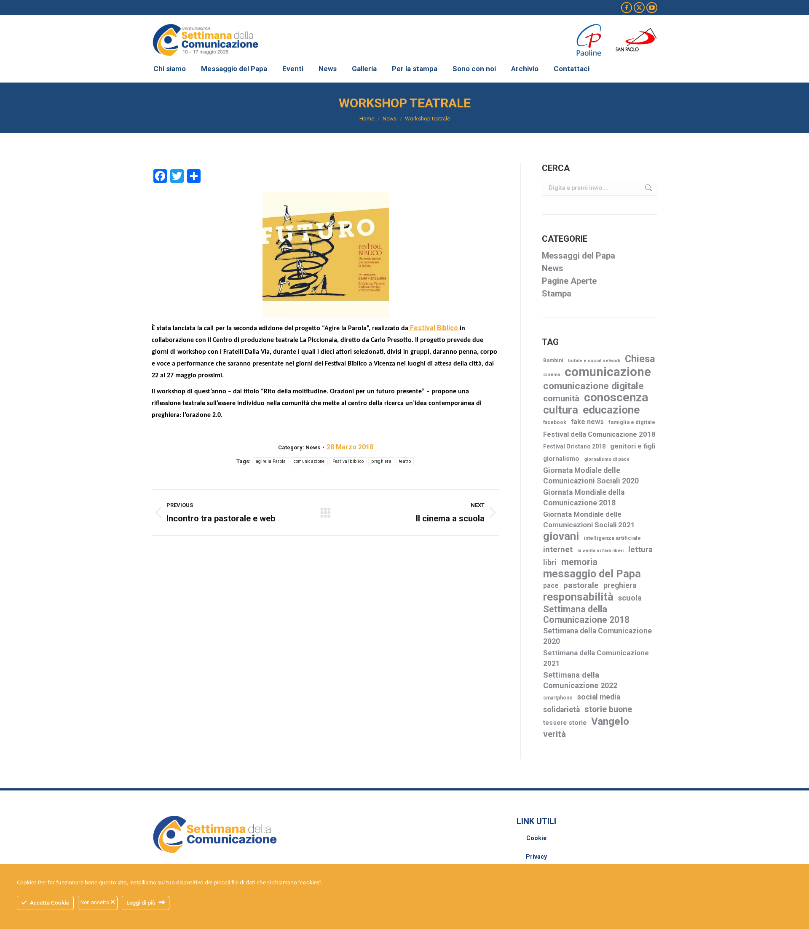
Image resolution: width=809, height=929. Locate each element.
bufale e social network (594, 360)
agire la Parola (271, 461)
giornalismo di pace (607, 459)
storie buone (608, 709)
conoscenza (616, 397)
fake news (587, 422)
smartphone (558, 698)
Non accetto (95, 902)
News (312, 447)
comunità (561, 398)
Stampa (556, 293)
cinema (551, 374)
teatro (405, 461)
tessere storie (565, 722)
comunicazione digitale (593, 386)
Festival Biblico (433, 328)
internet (558, 549)
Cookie (536, 838)
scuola (630, 597)
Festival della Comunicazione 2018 (599, 434)
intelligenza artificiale (612, 538)
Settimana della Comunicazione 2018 (586, 614)
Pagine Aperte (569, 281)
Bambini (553, 360)
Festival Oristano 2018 (574, 446)
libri (550, 562)
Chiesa (640, 359)
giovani (561, 536)
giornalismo (561, 458)
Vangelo (610, 721)
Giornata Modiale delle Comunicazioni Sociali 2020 (591, 475)
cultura (560, 410)
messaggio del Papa (592, 574)
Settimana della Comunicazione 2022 (580, 680)
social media (598, 697)
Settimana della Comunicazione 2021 (596, 658)
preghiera (381, 461)
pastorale (581, 585)
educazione (611, 410)
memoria (579, 562)
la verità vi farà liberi (600, 550)
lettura (640, 549)
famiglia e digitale (631, 422)
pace (551, 586)
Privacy (536, 856)
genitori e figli (632, 446)
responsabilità (578, 597)
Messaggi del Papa (578, 256)
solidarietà (561, 709)
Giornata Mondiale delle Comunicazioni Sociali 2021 (589, 519)
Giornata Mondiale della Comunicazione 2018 (583, 497)
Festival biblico (348, 461)
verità (554, 734)
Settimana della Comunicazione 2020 (597, 636)
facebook (554, 422)
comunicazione (309, 461)
